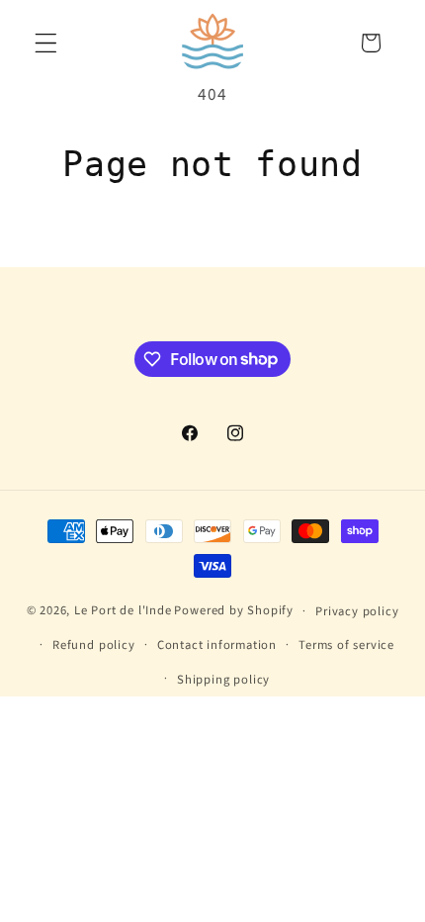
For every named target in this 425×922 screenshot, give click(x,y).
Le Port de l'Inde (123, 610)
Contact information (217, 645)
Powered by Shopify (234, 610)
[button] (46, 43)
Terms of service (346, 645)
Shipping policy (223, 680)
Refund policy (93, 645)
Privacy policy (356, 611)
